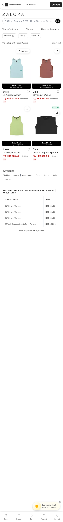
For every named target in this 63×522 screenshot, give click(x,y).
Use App (56, 4)
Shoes (16, 175)
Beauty (8, 179)
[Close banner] (2, 4)
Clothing (6, 175)
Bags (38, 175)
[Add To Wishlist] (28, 91)
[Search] (57, 21)
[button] (31, 4)
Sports (46, 175)
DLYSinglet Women (13, 206)
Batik (55, 175)
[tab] (10, 29)
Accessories (27, 175)
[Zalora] (31, 14)
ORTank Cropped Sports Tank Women (20, 224)
